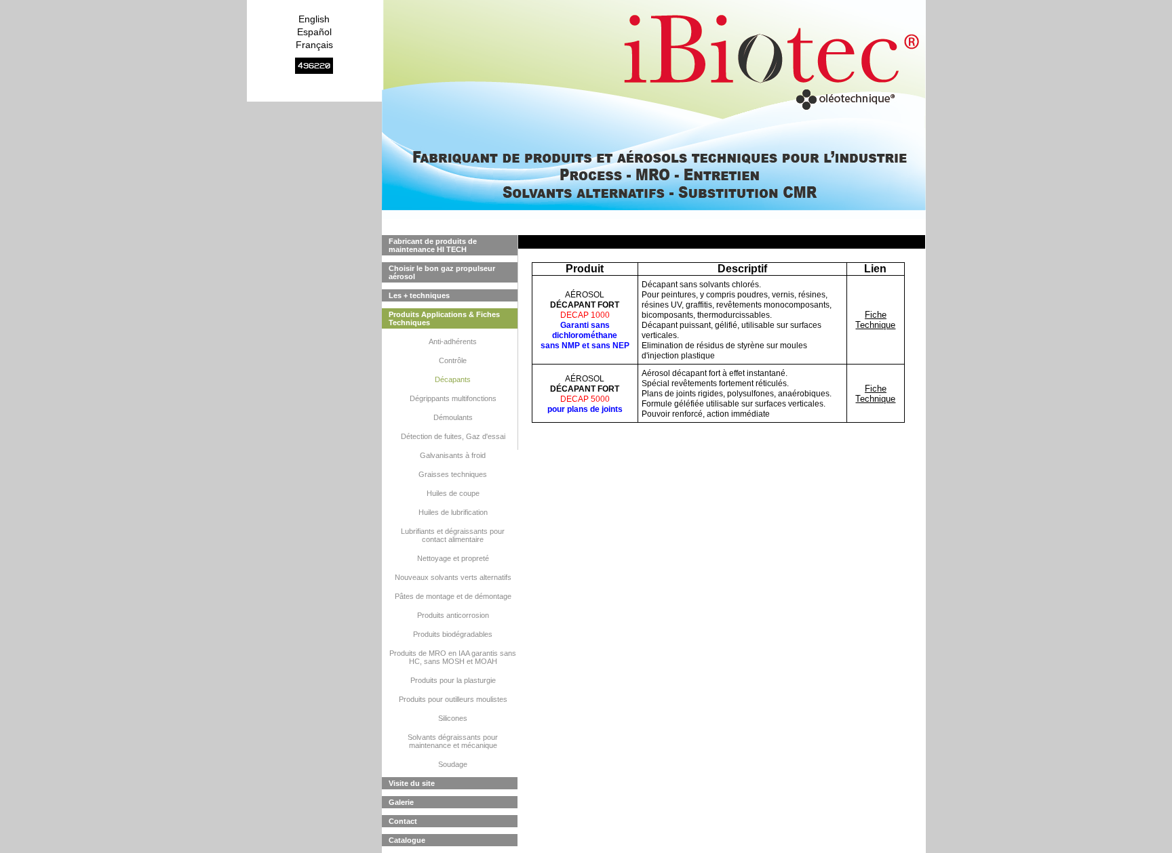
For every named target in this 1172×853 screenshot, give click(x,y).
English (314, 19)
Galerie (401, 802)
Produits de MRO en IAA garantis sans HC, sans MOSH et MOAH (452, 657)
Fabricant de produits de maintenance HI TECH (433, 245)
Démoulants (453, 417)
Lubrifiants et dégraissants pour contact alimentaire (453, 535)
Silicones (452, 718)
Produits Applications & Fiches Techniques (444, 318)
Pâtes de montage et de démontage (453, 596)
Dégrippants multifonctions (453, 398)
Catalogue (407, 840)
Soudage (452, 764)
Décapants (453, 379)
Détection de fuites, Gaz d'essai (453, 436)
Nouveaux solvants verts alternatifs (453, 577)
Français (314, 44)
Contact (403, 821)
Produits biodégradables (452, 634)
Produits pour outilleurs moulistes (453, 699)
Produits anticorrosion (453, 615)
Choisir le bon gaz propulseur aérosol (442, 272)
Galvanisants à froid (453, 455)
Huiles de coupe (453, 493)
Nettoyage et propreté (453, 558)
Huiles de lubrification (453, 512)
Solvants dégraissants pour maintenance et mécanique (453, 741)
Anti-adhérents (453, 341)
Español (314, 31)
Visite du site (412, 783)
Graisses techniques (452, 474)
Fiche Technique (875, 320)
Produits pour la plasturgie (453, 680)
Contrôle (453, 360)
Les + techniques (419, 295)
